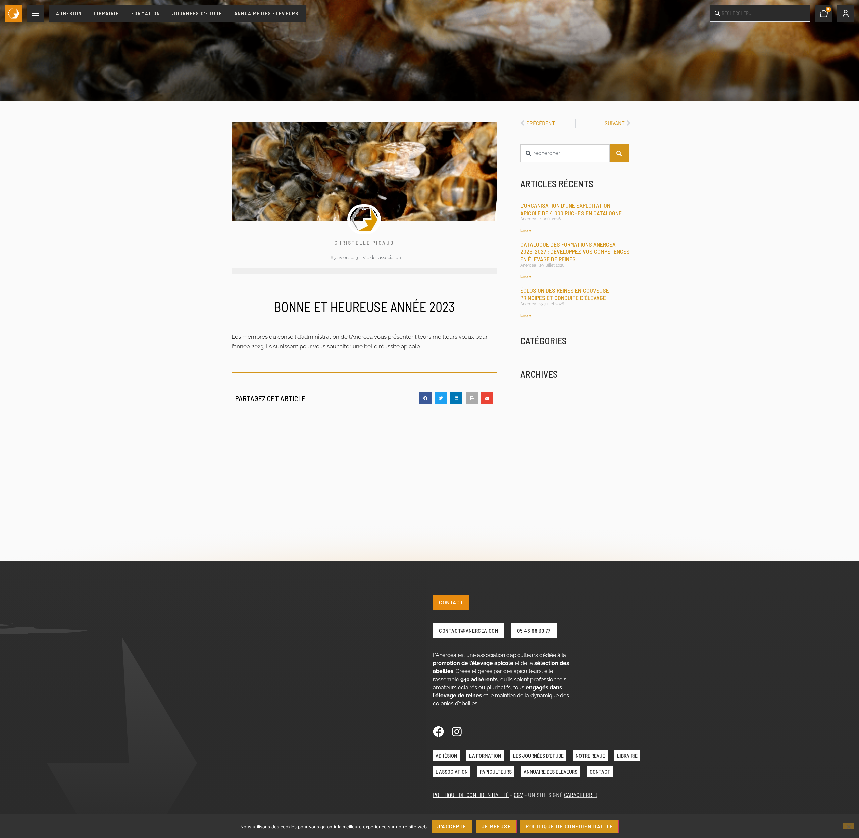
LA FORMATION (485, 755)
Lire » (526, 230)
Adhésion (69, 13)
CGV (518, 794)
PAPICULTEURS (496, 771)
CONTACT (600, 771)
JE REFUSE (496, 826)
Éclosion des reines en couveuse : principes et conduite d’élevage (566, 294)
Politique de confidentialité (569, 826)
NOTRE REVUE (590, 755)
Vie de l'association (382, 257)
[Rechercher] (619, 153)
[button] (425, 398)
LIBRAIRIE (627, 755)
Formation (145, 13)
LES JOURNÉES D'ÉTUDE (538, 755)
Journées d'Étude (197, 13)
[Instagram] (456, 731)
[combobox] (565, 153)
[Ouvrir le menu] (35, 13)
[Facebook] (438, 731)
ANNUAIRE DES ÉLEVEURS (550, 771)
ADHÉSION (446, 755)
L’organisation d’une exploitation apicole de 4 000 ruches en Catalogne (571, 209)
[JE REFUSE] (848, 826)
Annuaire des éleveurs (266, 13)
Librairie (106, 13)
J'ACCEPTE (452, 826)
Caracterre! (580, 794)
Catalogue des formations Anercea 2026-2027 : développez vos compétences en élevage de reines (575, 252)
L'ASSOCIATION (452, 771)
